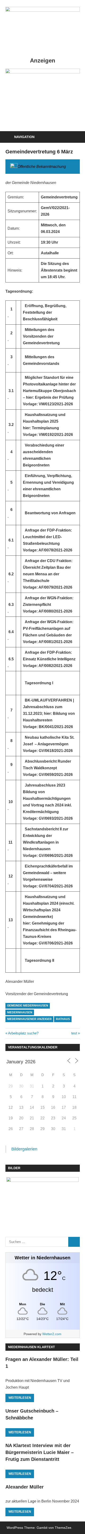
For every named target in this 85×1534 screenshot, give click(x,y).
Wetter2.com (51, 1334)
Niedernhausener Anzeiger (29, 1019)
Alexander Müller (24, 1486)
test (75, 1033)
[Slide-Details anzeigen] (42, 72)
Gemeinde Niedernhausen (27, 1005)
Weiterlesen (19, 1398)
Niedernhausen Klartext (31, 1347)
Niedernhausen (19, 1012)
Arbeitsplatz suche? (23, 1033)
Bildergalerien (24, 1149)
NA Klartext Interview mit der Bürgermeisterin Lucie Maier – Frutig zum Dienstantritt (39, 1452)
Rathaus (63, 1019)
